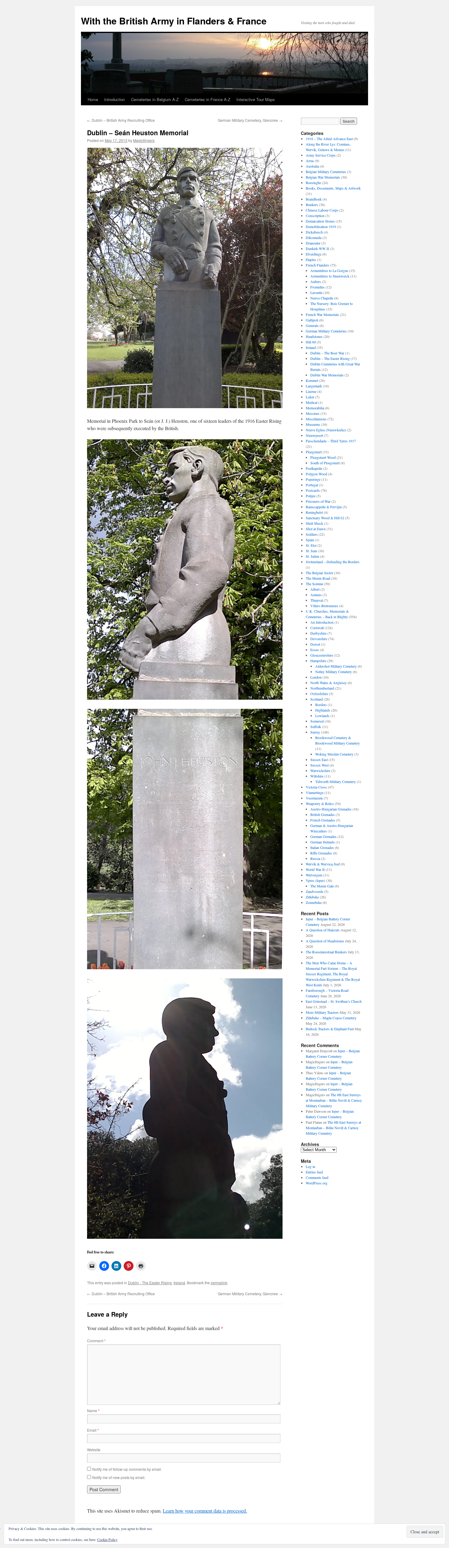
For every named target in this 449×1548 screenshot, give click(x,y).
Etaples (311, 259)
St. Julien (312, 556)
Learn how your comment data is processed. (205, 1510)
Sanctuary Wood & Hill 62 (325, 517)
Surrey (315, 732)
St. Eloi (311, 545)
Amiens (316, 594)
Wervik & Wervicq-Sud (323, 863)
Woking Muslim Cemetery (334, 754)
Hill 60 (311, 341)
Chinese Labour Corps (322, 210)
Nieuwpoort (314, 435)
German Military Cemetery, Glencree (250, 120)
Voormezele (314, 798)
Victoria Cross (316, 787)
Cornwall (317, 627)
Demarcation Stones (320, 221)
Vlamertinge (314, 792)
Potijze (311, 495)
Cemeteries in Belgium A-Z (155, 99)
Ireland (179, 1282)
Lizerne (311, 391)
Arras (310, 160)
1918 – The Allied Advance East (329, 138)
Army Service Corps (321, 155)
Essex (314, 649)
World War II (315, 869)
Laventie (316, 292)
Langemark (314, 385)
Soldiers (312, 534)
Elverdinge (313, 254)
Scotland (316, 699)
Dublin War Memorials (327, 374)
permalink (219, 1282)
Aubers (315, 281)
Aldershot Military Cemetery (336, 666)
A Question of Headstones (325, 940)
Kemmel (312, 380)
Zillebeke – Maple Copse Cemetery (331, 1017)
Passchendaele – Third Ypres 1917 (331, 440)
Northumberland (322, 688)
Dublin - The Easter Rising (150, 1282)
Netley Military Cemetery (333, 671)
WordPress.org (316, 1182)
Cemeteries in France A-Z (207, 99)
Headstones (314, 336)
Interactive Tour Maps (255, 99)
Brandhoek (314, 199)
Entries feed (314, 1171)
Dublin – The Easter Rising (330, 358)
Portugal (312, 484)
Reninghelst (314, 512)
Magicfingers (144, 140)
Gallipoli (312, 319)
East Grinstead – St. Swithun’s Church (334, 1001)
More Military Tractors (322, 1012)
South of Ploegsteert (325, 462)
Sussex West (319, 765)
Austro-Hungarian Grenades (331, 809)
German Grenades (323, 836)
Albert (314, 589)
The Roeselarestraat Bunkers (326, 951)
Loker (310, 396)
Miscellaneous (316, 418)
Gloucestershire (321, 655)
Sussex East (319, 759)
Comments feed (317, 1177)
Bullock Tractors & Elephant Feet (330, 1028)
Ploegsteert (314, 451)
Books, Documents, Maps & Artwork (333, 188)
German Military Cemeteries (326, 330)
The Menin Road (318, 578)
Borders (321, 704)
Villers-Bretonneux (324, 605)
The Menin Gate (322, 885)
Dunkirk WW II (317, 248)
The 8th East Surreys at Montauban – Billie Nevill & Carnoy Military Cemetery (334, 1100)
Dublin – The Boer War (327, 352)
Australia (312, 166)
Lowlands (322, 715)
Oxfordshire (319, 693)
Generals (312, 325)
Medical (311, 402)
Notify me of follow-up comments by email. (127, 1469)
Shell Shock (314, 523)
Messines (312, 413)
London (316, 677)
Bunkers (312, 204)
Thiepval (316, 600)
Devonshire (318, 638)
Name (93, 1410)
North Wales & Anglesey (328, 682)
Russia (315, 858)
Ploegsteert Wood (323, 457)
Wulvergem (314, 874)
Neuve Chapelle (321, 297)
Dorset (315, 644)
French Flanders (317, 265)
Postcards (313, 490)
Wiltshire (316, 776)
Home (93, 99)
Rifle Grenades (321, 852)
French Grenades (322, 820)
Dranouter (313, 243)
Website (93, 1449)
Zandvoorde (314, 891)
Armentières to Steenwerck (329, 276)
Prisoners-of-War (318, 501)
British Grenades (322, 814)
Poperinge (313, 479)
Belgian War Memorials (323, 177)
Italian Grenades (322, 847)
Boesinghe (313, 182)
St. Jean (311, 550)
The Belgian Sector (319, 572)
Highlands (322, 710)
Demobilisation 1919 (321, 226)
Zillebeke (312, 896)
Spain (310, 539)
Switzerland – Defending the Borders (333, 561)
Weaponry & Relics (320, 803)
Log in (310, 1166)
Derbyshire (318, 633)
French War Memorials (322, 314)
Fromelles (317, 287)
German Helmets (322, 841)
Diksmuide (314, 237)
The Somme (314, 583)
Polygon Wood (316, 473)
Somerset (317, 721)
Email (93, 1430)
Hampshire (318, 660)
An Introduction (322, 622)
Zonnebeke (314, 902)
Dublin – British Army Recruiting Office (121, 120)
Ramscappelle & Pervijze (324, 506)
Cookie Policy (107, 1539)
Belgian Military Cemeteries (326, 171)
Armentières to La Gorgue (329, 270)
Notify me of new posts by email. (118, 1477)
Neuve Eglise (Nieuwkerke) (326, 429)
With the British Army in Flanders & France (174, 20)
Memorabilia (315, 407)
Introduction (114, 99)
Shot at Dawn (316, 528)
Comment (96, 1340)
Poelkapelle (314, 468)
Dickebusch (314, 232)
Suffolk (315, 726)
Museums (313, 424)
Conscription (315, 215)
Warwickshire (320, 770)
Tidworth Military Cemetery (335, 781)
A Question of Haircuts (323, 929)
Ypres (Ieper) (315, 880)
